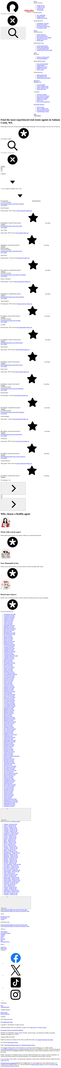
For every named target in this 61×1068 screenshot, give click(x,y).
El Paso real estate (8, 665)
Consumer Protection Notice (28, 1045)
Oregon (6, 875)
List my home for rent (42, 46)
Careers (2, 919)
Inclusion (3, 934)
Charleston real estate (9, 648)
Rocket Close (4, 1012)
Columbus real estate (9, 658)
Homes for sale (40, 5)
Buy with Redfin (41, 15)
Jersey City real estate (9, 696)
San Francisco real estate (10, 770)
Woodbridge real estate (9, 804)
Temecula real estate (9, 794)
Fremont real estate (8, 680)
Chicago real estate (8, 653)
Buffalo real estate (8, 643)
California (6, 830)
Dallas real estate (8, 660)
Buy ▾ (35, 1)
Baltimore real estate (9, 627)
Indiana (6, 842)
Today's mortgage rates (42, 86)
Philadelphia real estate (9, 741)
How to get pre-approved (43, 101)
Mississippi (6, 857)
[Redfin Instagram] (16, 1000)
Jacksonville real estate (9, 694)
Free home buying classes (43, 26)
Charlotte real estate (9, 650)
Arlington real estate (9, 618)
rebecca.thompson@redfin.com (22, 281)
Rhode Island (7, 878)
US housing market (42, 27)
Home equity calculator (43, 97)
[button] (17, 7)
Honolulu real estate (9, 688)
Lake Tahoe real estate (9, 700)
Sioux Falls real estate (9, 786)
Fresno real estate (8, 681)
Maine (5, 850)
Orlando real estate (8, 739)
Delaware (6, 834)
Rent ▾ (35, 30)
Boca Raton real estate (9, 634)
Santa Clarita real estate (9, 774)
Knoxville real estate (9, 698)
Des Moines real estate (9, 663)
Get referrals (4, 918)
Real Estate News (5, 941)
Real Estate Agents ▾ (39, 104)
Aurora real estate (8, 623)
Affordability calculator (43, 23)
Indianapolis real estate (9, 691)
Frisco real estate (8, 683)
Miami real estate (8, 716)
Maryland (6, 851)
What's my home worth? (43, 57)
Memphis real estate (9, 713)
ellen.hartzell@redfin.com (22, 349)
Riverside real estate (9, 760)
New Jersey (7, 865)
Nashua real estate (8, 726)
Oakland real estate (8, 733)
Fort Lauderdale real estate (10, 674)
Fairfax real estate (8, 670)
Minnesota (6, 855)
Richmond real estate (9, 759)
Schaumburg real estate (9, 780)
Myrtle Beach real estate (10, 721)
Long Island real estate (9, 704)
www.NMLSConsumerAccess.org (9, 1049)
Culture (2, 936)
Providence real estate (9, 751)
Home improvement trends (43, 78)
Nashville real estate (9, 727)
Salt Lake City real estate (10, 766)
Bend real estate (8, 631)
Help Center (4, 948)
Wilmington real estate (9, 803)
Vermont (6, 887)
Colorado (6, 831)
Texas (5, 884)
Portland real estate (8, 749)
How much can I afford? (43, 96)
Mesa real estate (8, 714)
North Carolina (7, 870)
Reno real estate (8, 757)
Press (2, 937)
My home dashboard (42, 58)
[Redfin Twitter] (16, 975)
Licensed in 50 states (24, 1049)
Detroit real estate (8, 664)
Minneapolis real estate (9, 718)
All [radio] (1, 171)
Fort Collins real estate (9, 673)
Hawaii (5, 838)
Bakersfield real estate (9, 625)
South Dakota (7, 881)
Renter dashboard (41, 34)
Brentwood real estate (9, 641)
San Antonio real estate (9, 767)
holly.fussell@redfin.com (22, 371)
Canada (11, 1022)
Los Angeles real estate (9, 706)
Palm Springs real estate (10, 740)
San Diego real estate (9, 769)
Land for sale (40, 8)
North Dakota (7, 871)
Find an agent (40, 69)
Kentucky (6, 847)
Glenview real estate (9, 686)
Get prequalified (41, 85)
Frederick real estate (9, 678)
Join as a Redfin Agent (42, 108)
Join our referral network (43, 110)
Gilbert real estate (8, 684)
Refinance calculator (42, 99)
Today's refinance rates (42, 87)
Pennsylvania (7, 877)
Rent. (2, 1005)
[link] (24, 139)
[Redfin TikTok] (16, 988)
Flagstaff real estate (8, 671)
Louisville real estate (9, 707)
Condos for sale (41, 7)
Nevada (6, 863)
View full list (17, 821)
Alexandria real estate (9, 615)
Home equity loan (41, 89)
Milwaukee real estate (9, 717)
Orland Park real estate (9, 737)
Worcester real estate (9, 806)
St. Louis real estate (9, 787)
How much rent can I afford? (44, 37)
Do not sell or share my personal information (12, 1030)
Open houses (40, 10)
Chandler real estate (9, 647)
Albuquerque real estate (10, 614)
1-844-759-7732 (5, 1060)
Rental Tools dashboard (43, 47)
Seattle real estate (8, 783)
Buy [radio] (2, 168)
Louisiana (6, 848)
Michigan (6, 854)
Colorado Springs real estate (11, 655)
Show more (3, 820)
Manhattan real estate (9, 710)
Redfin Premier (41, 16)
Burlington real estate (9, 644)
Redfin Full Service (42, 68)
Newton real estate (8, 731)
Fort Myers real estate (9, 675)
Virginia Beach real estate (10, 799)
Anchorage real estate (9, 617)
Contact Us (3, 947)
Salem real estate (8, 764)
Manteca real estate (8, 711)
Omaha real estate (8, 736)
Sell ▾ (35, 53)
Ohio (5, 873)
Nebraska (6, 861)
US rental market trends (43, 48)
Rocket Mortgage (5, 1014)
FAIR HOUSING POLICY (38, 1064)
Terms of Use (33, 1027)
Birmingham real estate (9, 633)
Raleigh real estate (8, 754)
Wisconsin (6, 893)
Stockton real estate (9, 790)
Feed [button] (35, 114)
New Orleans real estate (10, 728)
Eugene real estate (8, 668)
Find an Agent (40, 107)
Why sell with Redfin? (42, 64)
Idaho (5, 840)
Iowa (5, 844)
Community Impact (5, 933)
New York (6, 868)
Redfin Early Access (42, 18)
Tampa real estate (8, 793)
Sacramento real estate (9, 763)
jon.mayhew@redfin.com (22, 441)
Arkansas (6, 828)
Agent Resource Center (43, 111)
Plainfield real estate (9, 746)
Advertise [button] (3, 950)
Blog (2, 940)
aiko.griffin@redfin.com (22, 233)
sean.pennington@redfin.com (20, 419)
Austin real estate (8, 624)
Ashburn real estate (8, 620)
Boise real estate (8, 635)
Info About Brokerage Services (12, 1045)
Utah (5, 885)
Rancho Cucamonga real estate (11, 756)
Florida (5, 835)
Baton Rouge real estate (10, 628)
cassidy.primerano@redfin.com (24, 463)
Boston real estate (8, 637)
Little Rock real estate (9, 703)
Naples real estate (8, 724)
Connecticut (7, 832)
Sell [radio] (2, 169)
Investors (3, 939)
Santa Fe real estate (8, 776)
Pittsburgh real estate (9, 744)
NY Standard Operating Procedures (44, 1039)
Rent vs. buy (40, 100)
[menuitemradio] (30, 168)
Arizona (6, 827)
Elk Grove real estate (9, 667)
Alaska (5, 825)
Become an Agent (5, 916)
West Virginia (7, 891)
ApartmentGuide (5, 1007)
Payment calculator (41, 94)
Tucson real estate (8, 796)
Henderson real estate (9, 687)
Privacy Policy (42, 1027)
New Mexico (7, 867)
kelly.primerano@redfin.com (25, 210)
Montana (6, 860)
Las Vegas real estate (9, 701)
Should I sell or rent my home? (44, 50)
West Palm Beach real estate (11, 802)
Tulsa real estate (8, 797)
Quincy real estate (8, 753)
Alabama (6, 824)
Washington (7, 890)
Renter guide (40, 40)
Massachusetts (7, 853)
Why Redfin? (4, 931)
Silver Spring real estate (10, 784)
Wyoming (6, 894)
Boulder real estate (8, 638)
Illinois (5, 841)
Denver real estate (8, 661)
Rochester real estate (9, 761)
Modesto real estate (8, 720)
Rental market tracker (42, 36)
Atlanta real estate (8, 621)
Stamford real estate (9, 789)
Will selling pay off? (42, 76)
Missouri (6, 858)
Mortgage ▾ (37, 80)
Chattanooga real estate (9, 651)
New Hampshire (8, 864)
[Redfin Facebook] (16, 963)
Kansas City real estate (9, 697)
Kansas (5, 845)
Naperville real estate (9, 723)
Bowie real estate (8, 640)
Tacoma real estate (8, 791)
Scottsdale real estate (9, 781)
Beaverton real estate (9, 630)
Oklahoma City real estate (10, 734)
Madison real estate (8, 708)
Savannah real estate (9, 779)
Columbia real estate (9, 657)
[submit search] (13, 33)
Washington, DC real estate (10, 800)
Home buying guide (42, 25)
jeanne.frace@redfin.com (23, 258)
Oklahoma (6, 874)
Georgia (6, 837)
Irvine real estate (8, 693)
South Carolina (7, 880)
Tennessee (6, 883)
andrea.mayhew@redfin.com (25, 303)
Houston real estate (8, 690)
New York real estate (9, 730)
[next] (13, 504)
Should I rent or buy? (42, 39)
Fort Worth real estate (9, 677)
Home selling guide (42, 75)
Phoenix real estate (8, 743)
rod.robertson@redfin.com (21, 395)
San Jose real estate (8, 771)
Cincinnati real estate (9, 654)
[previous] (13, 488)
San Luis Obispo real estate (10, 773)
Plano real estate (8, 747)
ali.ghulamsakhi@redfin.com (25, 327)
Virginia (6, 888)
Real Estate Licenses (13, 1042)
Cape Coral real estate (9, 645)
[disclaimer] (24, 139)
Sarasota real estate (8, 777)
